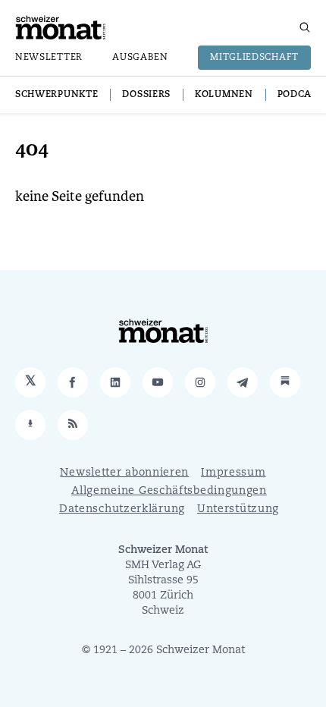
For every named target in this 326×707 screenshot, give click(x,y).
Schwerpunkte (56, 94)
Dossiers (146, 94)
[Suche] (305, 27)
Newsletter (49, 57)
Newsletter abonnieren (124, 473)
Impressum (233, 473)
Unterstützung (238, 509)
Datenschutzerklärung (122, 509)
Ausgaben (140, 57)
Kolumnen (224, 94)
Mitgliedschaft (254, 57)
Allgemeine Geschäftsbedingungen (169, 491)
